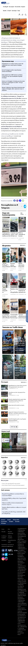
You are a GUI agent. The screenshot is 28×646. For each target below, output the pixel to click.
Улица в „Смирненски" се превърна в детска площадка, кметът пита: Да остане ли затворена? (7, 370)
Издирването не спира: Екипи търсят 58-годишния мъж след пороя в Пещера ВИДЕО (18, 387)
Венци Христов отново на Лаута (16, 405)
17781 (4, 321)
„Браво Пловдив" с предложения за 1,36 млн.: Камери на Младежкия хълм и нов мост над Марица (6, 265)
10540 (11, 352)
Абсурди (3, 523)
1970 (12, 321)
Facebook (14, 201)
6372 (12, 270)
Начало (3, 520)
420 (18, 422)
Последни (4, 382)
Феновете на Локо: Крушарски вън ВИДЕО (17, 393)
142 (18, 408)
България (11, 6)
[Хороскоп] (14, 476)
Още (18, 10)
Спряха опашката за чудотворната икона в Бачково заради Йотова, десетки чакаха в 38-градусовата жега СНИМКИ (20, 343)
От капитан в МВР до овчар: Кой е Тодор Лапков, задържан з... (14, 499)
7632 (20, 239)
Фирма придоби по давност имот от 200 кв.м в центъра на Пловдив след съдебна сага (5, 290)
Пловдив (5, 6)
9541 (11, 377)
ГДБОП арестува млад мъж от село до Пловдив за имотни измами (21, 265)
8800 (23, 352)
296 (18, 415)
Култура (14, 10)
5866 (4, 270)
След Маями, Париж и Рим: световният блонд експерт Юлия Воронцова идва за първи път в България (6, 316)
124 (18, 402)
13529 (23, 377)
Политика (18, 6)
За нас (2, 529)
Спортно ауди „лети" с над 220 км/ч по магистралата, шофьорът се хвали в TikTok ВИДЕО (15, 234)
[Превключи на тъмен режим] (26, 14)
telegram (20, 201)
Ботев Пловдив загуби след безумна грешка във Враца (17, 419)
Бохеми (17, 521)
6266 (18, 238)
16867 (10, 451)
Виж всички (22, 213)
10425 (4, 296)
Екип (9, 529)
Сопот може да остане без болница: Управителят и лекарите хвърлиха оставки (14, 316)
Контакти (3, 540)
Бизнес (23, 6)
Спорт (9, 10)
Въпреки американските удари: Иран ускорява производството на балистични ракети (17, 401)
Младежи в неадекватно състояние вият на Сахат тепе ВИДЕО (13, 494)
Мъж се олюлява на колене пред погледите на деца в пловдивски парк (21, 234)
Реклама (3, 531)
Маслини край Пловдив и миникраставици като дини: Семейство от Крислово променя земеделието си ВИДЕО (20, 369)
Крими (4, 10)
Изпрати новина (27, 316)
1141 (10, 238)
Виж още (13, 427)
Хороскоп (4, 457)
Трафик (11, 521)
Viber (17, 201)
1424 (26, 320)
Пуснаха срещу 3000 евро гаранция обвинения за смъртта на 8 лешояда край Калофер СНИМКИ (13, 265)
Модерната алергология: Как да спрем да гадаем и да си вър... (13, 449)
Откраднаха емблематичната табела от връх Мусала (7, 234)
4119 (18, 294)
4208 (26, 294)
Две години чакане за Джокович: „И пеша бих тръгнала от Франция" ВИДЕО (7, 345)
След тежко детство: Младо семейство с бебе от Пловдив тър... (13, 512)
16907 (20, 270)
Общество (16, 520)
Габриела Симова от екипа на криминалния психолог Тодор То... (12, 503)
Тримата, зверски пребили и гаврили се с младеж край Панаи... (14, 508)
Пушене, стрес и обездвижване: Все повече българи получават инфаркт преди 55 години (14, 290)
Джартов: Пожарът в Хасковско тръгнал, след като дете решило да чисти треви (17, 413)
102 (18, 395)
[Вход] (19, 15)
